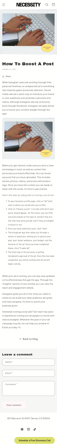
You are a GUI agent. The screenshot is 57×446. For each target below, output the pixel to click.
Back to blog (30, 339)
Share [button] (8, 76)
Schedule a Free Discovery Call (34, 440)
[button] (3, 4)
